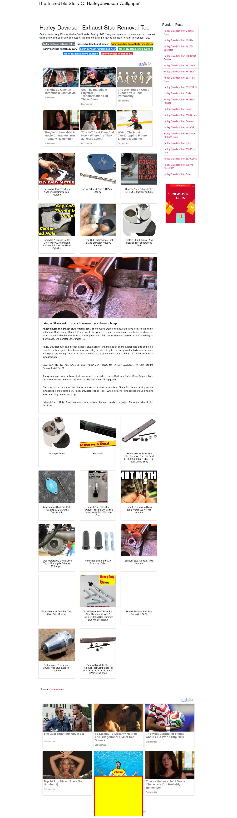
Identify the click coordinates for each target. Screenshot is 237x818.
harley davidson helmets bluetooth (81, 53)
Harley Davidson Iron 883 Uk (178, 40)
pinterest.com (57, 689)
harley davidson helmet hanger (93, 43)
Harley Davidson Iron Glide (177, 93)
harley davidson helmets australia (135, 48)
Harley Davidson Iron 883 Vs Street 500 (178, 166)
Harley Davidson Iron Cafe (177, 174)
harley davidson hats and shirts (58, 43)
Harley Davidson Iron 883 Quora (180, 158)
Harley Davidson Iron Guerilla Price (179, 32)
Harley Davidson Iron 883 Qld (179, 127)
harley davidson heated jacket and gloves (132, 43)
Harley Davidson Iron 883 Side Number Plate (179, 135)
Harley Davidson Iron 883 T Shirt (180, 87)
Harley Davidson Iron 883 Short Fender (180, 57)
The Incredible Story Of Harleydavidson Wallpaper (89, 3)
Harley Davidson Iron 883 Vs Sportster (178, 48)
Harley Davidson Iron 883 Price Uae (179, 150)
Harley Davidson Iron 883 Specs (180, 115)
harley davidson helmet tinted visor (98, 48)
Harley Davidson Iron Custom (179, 121)
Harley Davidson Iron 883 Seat (179, 65)
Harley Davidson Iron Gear (177, 143)
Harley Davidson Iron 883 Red (179, 71)
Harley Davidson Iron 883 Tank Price (179, 79)
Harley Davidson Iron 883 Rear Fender (179, 101)
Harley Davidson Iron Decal (178, 108)
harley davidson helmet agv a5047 (60, 48)
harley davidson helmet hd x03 (116, 53)
